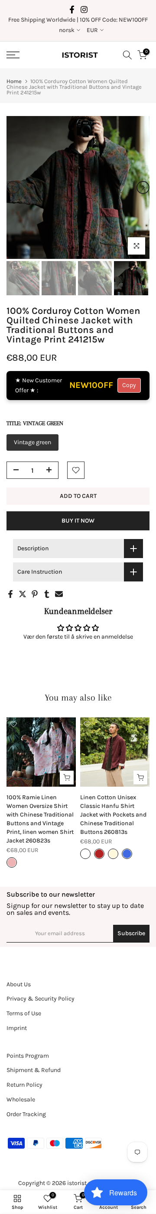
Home (14, 81)
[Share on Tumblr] (47, 594)
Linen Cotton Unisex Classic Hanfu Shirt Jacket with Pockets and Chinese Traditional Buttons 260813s (113, 815)
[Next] (143, 187)
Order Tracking (26, 1114)
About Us (18, 984)
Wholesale (20, 1099)
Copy (129, 385)
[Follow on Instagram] (84, 9)
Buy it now (78, 520)
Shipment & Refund (33, 1070)
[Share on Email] (59, 594)
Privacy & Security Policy (40, 998)
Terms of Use (23, 1013)
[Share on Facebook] (10, 594)
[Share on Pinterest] (35, 594)
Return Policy (24, 1084)
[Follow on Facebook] (72, 9)
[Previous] (13, 187)
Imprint (16, 1028)
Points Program (27, 1055)
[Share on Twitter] (22, 594)
